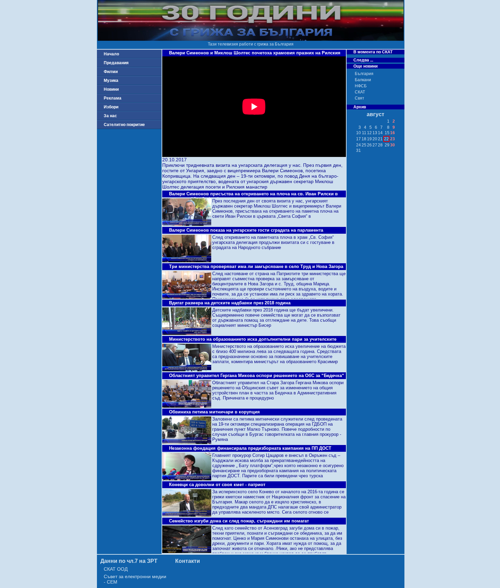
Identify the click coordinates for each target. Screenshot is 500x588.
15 (387, 132)
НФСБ (361, 86)
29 (387, 145)
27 (374, 145)
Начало (111, 54)
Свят (359, 98)
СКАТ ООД (116, 569)
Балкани (363, 79)
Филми (111, 71)
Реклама (112, 98)
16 (392, 132)
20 (374, 139)
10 (358, 132)
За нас (110, 115)
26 (369, 145)
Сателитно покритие (124, 124)
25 (364, 145)
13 (374, 132)
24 (358, 145)
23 (392, 139)
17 (358, 139)
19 (369, 139)
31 (358, 150)
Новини (111, 89)
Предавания (116, 62)
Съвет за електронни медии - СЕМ (135, 579)
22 (386, 139)
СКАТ (360, 92)
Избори (111, 107)
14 (380, 132)
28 (380, 145)
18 (364, 139)
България (364, 73)
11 (364, 132)
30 (392, 145)
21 (380, 139)
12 (369, 132)
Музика (111, 80)
